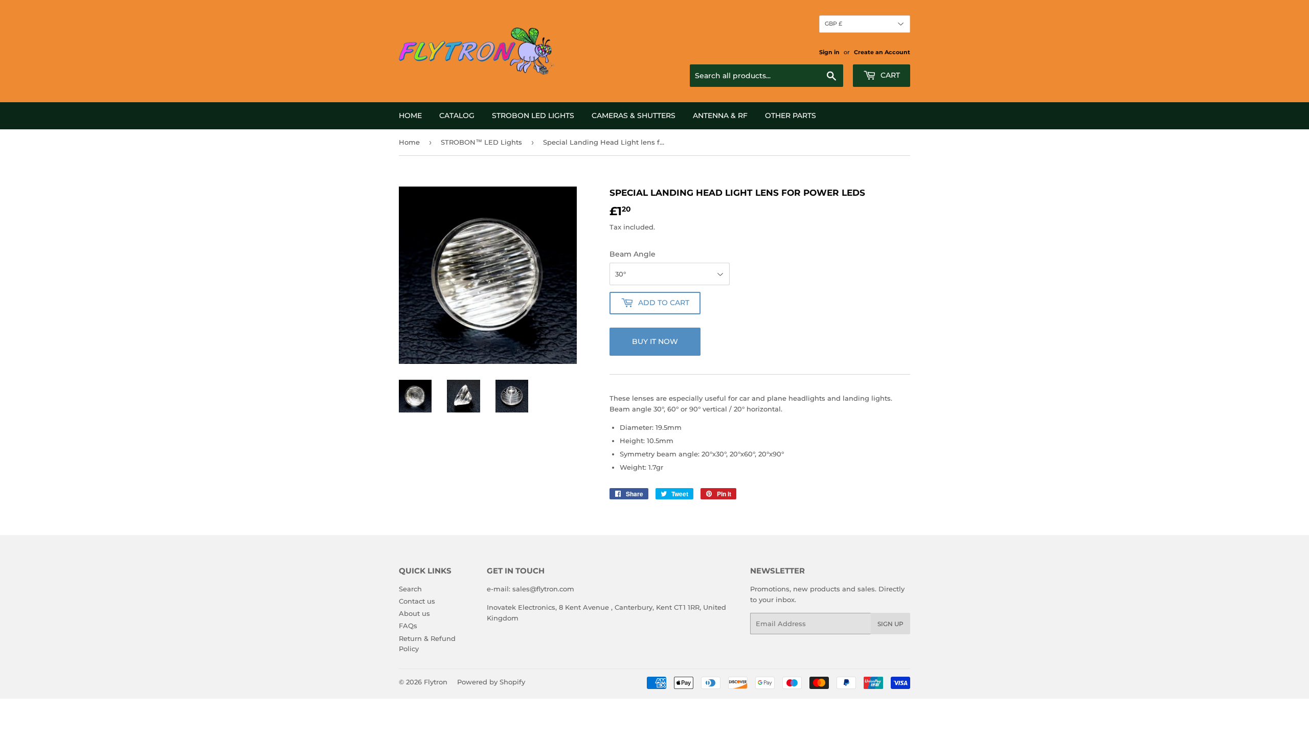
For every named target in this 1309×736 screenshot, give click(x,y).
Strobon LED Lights (533, 115)
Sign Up (890, 624)
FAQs (408, 626)
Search (410, 589)
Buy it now (655, 341)
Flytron (435, 682)
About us (414, 613)
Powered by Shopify (491, 682)
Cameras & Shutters (633, 115)
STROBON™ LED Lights (481, 142)
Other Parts (790, 115)
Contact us (417, 601)
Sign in (829, 52)
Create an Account (882, 52)
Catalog (457, 115)
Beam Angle (633, 254)
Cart (889, 75)
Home (410, 115)
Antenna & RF (720, 115)
